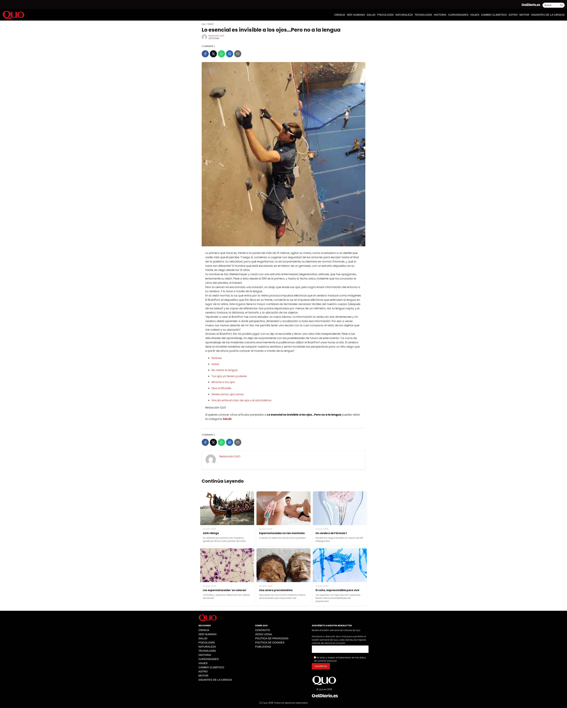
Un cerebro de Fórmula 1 (331, 533)
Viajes (474, 14)
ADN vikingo (211, 533)
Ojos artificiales (221, 388)
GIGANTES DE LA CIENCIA (548, 14)
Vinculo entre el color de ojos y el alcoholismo (241, 400)
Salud (215, 364)
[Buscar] (561, 5)
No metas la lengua (224, 370)
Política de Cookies (269, 642)
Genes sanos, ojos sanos (227, 394)
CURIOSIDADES (458, 14)
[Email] (237, 53)
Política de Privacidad (271, 638)
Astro (513, 14)
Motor (524, 14)
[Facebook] (205, 53)
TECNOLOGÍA (423, 14)
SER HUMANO (356, 14)
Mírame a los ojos (223, 382)
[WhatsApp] (221, 53)
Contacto (262, 630)
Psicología (385, 14)
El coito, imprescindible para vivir (338, 590)
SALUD (371, 14)
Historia (440, 14)
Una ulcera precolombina (276, 590)
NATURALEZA (404, 14)
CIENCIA (339, 14)
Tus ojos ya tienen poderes (229, 376)
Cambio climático (494, 14)
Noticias (216, 358)
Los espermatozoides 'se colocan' (225, 590)
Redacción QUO (216, 35)
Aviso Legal (263, 634)
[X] (213, 53)
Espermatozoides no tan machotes (282, 533)
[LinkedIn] (229, 53)
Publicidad (263, 646)
